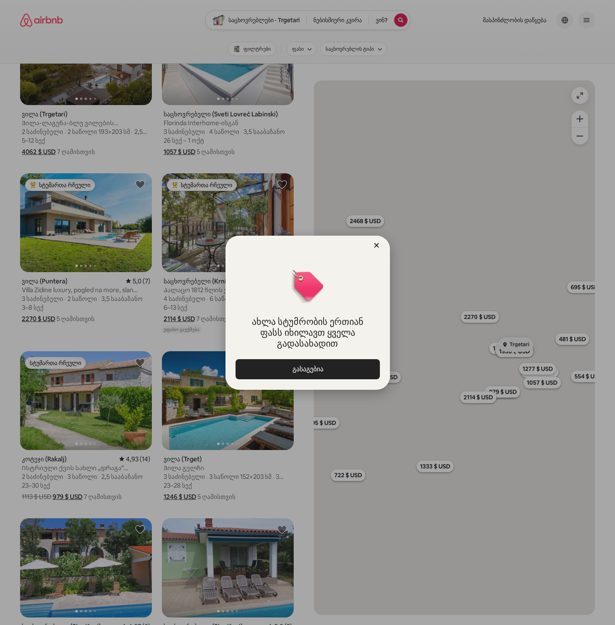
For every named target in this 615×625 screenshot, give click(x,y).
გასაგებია (307, 369)
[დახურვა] (376, 245)
